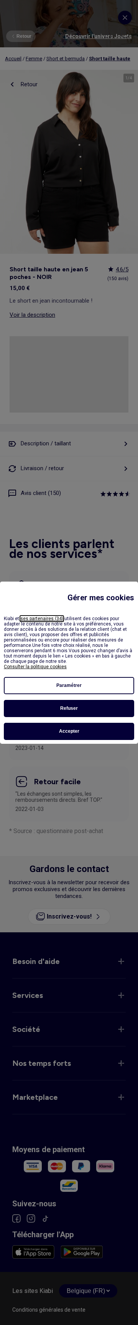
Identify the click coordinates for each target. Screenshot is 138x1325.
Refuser (69, 708)
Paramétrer (69, 685)
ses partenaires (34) (41, 618)
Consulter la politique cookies (35, 666)
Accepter (69, 731)
